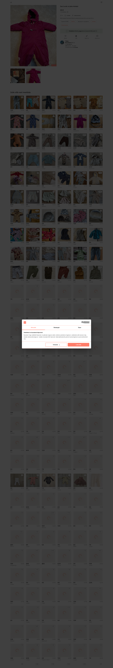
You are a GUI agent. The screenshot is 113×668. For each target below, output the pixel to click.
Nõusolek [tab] (33, 327)
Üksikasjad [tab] (56, 327)
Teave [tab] (79, 327)
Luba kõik (78, 344)
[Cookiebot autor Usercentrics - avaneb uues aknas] (82, 322)
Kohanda (55, 344)
